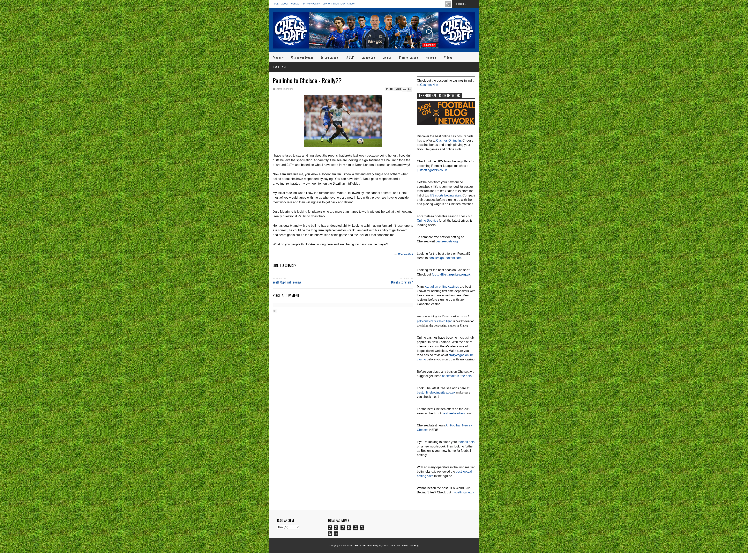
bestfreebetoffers (453, 413)
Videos (448, 57)
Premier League (408, 57)
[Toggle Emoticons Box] (275, 311)
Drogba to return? (402, 282)
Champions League (302, 57)
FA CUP (350, 57)
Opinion (387, 57)
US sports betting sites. (446, 195)
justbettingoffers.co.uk (432, 170)
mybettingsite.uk (463, 492)
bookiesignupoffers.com (445, 258)
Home (276, 4)
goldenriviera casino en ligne (434, 321)
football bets (466, 442)
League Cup (368, 57)
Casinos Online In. (449, 140)
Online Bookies (427, 220)
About (284, 4)
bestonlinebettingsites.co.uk (436, 392)
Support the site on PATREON (339, 4)
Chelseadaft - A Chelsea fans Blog (401, 545)
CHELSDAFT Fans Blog (365, 545)
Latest (280, 67)
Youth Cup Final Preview (287, 282)
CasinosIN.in (429, 84)
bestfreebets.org (447, 241)
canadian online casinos (442, 286)
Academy (278, 57)
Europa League (329, 57)
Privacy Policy (311, 4)
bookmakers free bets (457, 376)
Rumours (431, 57)
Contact (295, 4)
